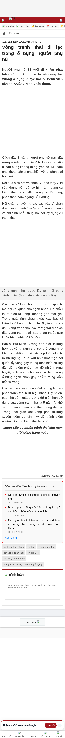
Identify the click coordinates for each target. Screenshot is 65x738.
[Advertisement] (32, 118)
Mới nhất (9, 26)
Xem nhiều (24, 26)
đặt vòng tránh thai (14, 492)
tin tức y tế (33, 492)
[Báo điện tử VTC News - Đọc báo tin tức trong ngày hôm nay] (20, 20)
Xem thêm (11, 477)
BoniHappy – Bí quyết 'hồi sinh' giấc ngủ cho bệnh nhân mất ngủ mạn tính (34, 449)
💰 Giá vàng (38, 26)
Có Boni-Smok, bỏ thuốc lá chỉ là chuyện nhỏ (34, 437)
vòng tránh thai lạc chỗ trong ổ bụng (23, 504)
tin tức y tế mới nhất (14, 498)
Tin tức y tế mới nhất (39, 426)
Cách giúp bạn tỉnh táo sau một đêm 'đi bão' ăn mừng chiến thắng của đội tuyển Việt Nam (34, 464)
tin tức (31, 487)
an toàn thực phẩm (14, 487)
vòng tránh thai (46, 487)
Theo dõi (51, 725)
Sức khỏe (13, 33)
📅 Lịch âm (52, 26)
